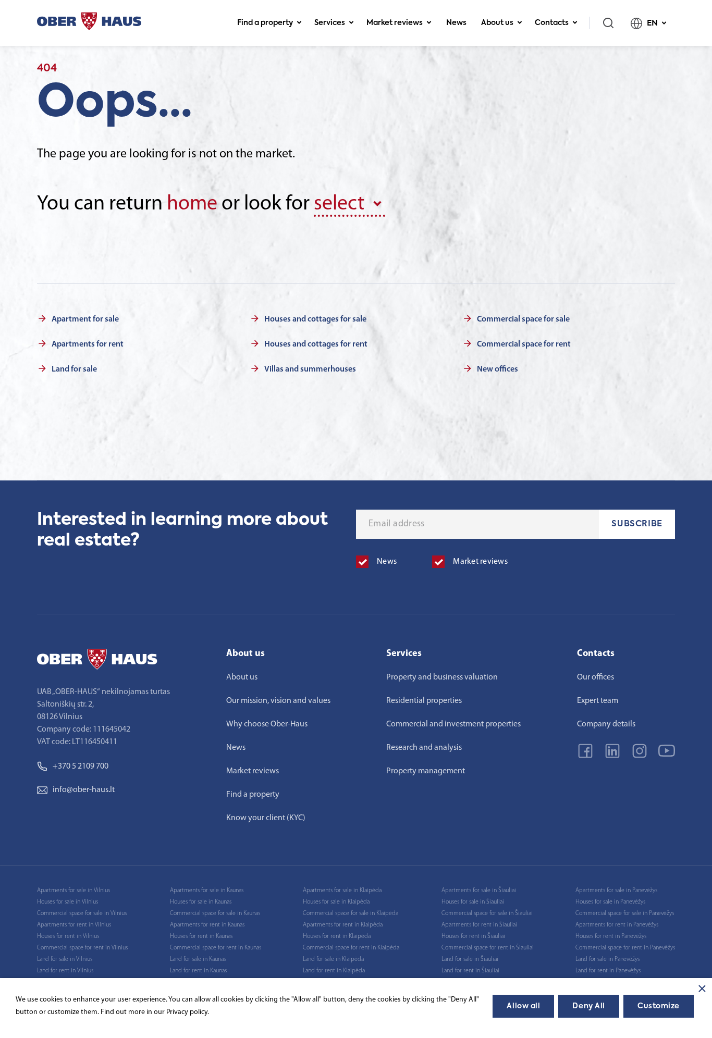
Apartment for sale (85, 319)
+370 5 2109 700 (80, 766)
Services (329, 23)
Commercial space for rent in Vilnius (82, 948)
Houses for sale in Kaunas (200, 902)
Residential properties (424, 701)
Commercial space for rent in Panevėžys (625, 948)
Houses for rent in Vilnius (68, 936)
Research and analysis (424, 748)
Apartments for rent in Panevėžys (616, 925)
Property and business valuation (442, 677)
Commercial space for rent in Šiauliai (487, 948)
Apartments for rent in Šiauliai (479, 925)
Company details (606, 724)
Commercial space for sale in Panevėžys (624, 913)
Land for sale (74, 369)
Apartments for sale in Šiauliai (478, 890)
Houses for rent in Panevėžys (610, 936)
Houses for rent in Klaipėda (337, 936)
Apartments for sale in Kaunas (206, 890)
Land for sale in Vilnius (64, 959)
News (456, 23)
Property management (425, 771)
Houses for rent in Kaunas (201, 936)
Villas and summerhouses (310, 369)
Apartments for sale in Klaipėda (342, 890)
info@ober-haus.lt (84, 790)
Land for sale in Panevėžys (607, 959)
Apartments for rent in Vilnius (74, 925)
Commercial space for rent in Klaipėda (351, 948)
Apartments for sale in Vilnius (73, 890)
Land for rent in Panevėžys (608, 971)
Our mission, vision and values (278, 701)
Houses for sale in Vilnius (67, 902)
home (192, 204)
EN (652, 23)
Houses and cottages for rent (315, 344)
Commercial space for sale (523, 319)
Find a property (265, 23)
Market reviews (394, 23)
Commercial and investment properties (453, 724)
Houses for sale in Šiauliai (472, 902)
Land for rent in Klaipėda (334, 971)
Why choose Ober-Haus (267, 724)
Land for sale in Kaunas (198, 959)
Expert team (597, 701)
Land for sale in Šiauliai (469, 959)
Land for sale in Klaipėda (333, 959)
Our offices (595, 677)
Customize (658, 1006)
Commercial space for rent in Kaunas (215, 948)
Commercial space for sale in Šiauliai (487, 913)
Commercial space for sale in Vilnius (82, 913)
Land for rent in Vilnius (65, 971)
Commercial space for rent (524, 344)
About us (497, 23)
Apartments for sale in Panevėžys (616, 890)
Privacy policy (186, 1012)
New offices (497, 369)
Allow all (523, 1006)
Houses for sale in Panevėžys (610, 902)
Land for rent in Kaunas (198, 971)
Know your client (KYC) (265, 818)
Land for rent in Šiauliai (470, 971)
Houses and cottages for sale (315, 319)
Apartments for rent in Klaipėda (343, 925)
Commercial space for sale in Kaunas (215, 913)
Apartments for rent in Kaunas (207, 925)
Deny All (588, 1006)
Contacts (552, 23)
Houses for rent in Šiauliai (473, 936)
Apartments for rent (88, 344)
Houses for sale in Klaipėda (336, 902)
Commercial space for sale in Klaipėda (350, 913)
